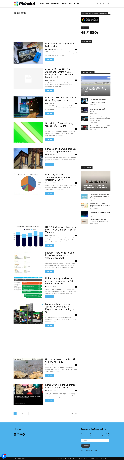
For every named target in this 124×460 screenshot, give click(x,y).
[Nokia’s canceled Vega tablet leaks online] (28, 53)
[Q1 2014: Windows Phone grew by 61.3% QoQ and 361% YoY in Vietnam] (28, 236)
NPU (78, 3)
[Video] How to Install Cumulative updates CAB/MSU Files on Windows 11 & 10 (95, 90)
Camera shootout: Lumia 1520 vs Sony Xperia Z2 (60, 360)
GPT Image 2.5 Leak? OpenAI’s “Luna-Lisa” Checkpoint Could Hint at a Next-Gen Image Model (100, 196)
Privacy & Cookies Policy (61, 458)
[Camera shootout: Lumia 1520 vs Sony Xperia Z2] (28, 368)
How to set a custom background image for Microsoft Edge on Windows (99, 109)
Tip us (85, 458)
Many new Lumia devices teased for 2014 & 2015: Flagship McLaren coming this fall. (60, 308)
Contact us (91, 458)
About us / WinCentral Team (75, 458)
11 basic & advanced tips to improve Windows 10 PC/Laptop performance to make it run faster (100, 118)
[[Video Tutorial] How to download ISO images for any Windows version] (84, 127)
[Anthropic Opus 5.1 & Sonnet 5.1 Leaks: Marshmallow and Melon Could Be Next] (84, 205)
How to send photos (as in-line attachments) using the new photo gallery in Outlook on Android (99, 100)
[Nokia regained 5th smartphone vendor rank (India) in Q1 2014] (28, 184)
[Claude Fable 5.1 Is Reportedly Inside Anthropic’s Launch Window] (95, 181)
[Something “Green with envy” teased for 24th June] (28, 132)
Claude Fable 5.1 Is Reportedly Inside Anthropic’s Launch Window (95, 186)
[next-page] (33, 413)
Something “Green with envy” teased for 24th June (59, 124)
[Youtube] (103, 3)
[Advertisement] (45, 29)
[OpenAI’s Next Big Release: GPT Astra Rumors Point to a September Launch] (84, 214)
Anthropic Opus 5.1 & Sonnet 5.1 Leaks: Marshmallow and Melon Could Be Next (100, 205)
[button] (108, 4)
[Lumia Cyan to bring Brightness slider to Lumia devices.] (28, 394)
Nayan (47, 80)
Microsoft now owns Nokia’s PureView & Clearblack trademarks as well (59, 255)
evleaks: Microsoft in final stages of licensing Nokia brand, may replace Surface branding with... (59, 73)
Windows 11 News (52, 3)
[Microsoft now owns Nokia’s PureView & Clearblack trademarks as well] (28, 262)
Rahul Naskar (49, 49)
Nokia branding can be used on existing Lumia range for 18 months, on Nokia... (60, 281)
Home (15, 10)
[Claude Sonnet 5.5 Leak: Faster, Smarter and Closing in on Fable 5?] (84, 221)
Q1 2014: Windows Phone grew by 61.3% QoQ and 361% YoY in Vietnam (61, 230)
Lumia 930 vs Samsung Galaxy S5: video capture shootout (60, 150)
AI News (64, 3)
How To (72, 3)
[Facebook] (97, 3)
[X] (100, 3)
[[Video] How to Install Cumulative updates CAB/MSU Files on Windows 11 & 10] (95, 86)
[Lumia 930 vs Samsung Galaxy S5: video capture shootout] (28, 158)
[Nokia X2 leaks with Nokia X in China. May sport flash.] (28, 107)
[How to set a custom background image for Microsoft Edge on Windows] (84, 110)
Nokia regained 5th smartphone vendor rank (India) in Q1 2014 (57, 177)
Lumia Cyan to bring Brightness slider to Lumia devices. (61, 386)
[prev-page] (82, 133)
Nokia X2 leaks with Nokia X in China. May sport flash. (60, 99)
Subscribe (86, 445)
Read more (49, 59)
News (42, 3)
